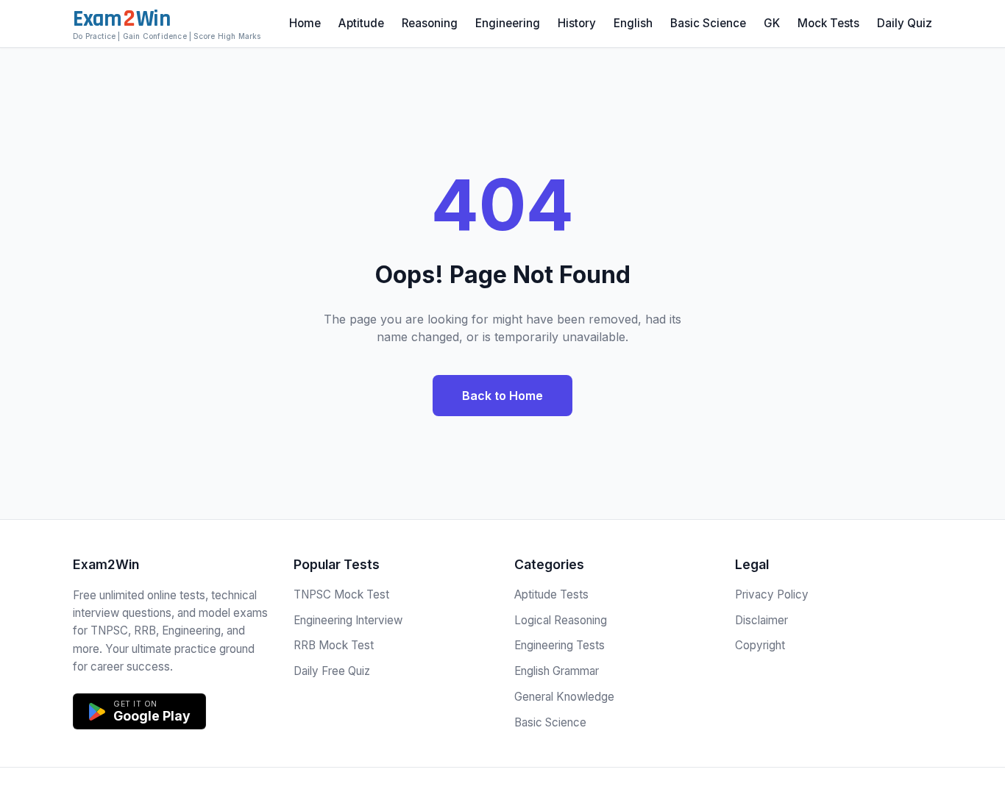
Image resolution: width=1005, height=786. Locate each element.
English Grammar (556, 671)
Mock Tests (828, 23)
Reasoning (430, 23)
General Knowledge (564, 697)
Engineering (507, 23)
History (577, 23)
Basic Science (708, 23)
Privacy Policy (772, 594)
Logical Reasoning (560, 620)
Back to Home (502, 395)
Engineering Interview (348, 620)
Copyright (760, 645)
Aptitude (361, 23)
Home (305, 23)
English (633, 23)
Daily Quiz (904, 23)
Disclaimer (761, 620)
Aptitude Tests (551, 594)
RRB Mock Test (334, 645)
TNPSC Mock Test (341, 594)
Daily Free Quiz (332, 671)
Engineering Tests (559, 645)
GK (772, 23)
